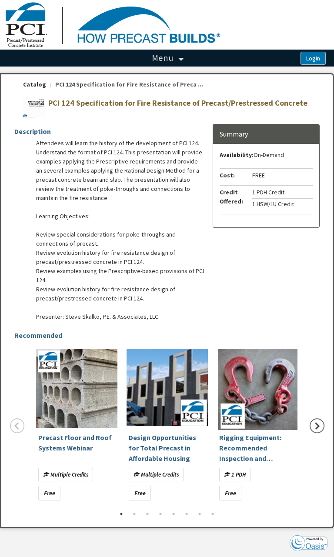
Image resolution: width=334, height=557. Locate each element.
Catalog (34, 84)
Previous (17, 425)
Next (317, 425)
